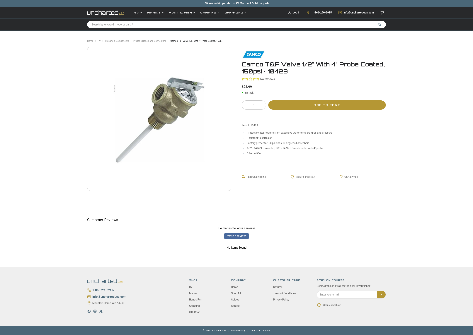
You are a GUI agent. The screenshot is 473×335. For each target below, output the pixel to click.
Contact (235, 305)
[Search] (379, 24)
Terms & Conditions (284, 293)
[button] (250, 79)
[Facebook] (89, 311)
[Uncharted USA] (105, 12)
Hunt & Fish (180, 12)
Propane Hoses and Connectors (149, 41)
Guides (235, 299)
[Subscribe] (381, 294)
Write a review (236, 236)
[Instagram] (95, 311)
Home (90, 41)
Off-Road (234, 12)
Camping (208, 12)
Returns (278, 287)
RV (136, 12)
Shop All (236, 293)
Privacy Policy (281, 299)
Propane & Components (117, 41)
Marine (154, 12)
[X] (101, 311)
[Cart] (382, 12)
